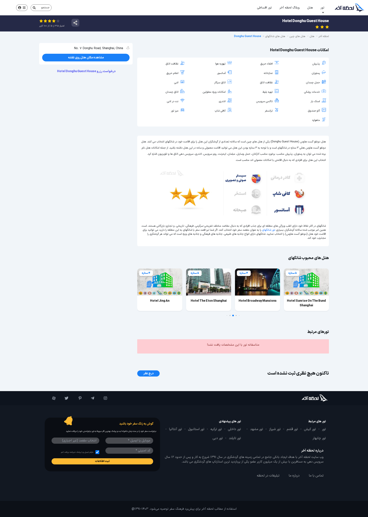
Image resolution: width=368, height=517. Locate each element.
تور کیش (310, 429)
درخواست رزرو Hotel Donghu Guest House (86, 71)
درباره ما (294, 475)
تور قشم (292, 429)
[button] (239, 315)
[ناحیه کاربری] (22, 7)
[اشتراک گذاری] (75, 22)
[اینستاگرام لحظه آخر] (102, 398)
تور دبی (218, 438)
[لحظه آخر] (304, 398)
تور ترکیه (216, 429)
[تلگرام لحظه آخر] (89, 398)
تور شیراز (275, 429)
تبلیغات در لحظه (268, 475)
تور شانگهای (268, 230)
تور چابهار (319, 438)
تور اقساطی (264, 7)
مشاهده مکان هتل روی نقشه (86, 57)
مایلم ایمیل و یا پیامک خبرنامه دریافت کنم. (77, 452)
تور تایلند (235, 438)
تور (322, 7)
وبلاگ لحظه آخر (289, 7)
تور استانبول (196, 429)
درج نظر (148, 373)
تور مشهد (256, 429)
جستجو (45, 8)
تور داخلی (234, 429)
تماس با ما (316, 475)
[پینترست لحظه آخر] (76, 398)
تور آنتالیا (175, 429)
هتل (310, 7)
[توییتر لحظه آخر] (63, 398)
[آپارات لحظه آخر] (51, 398)
